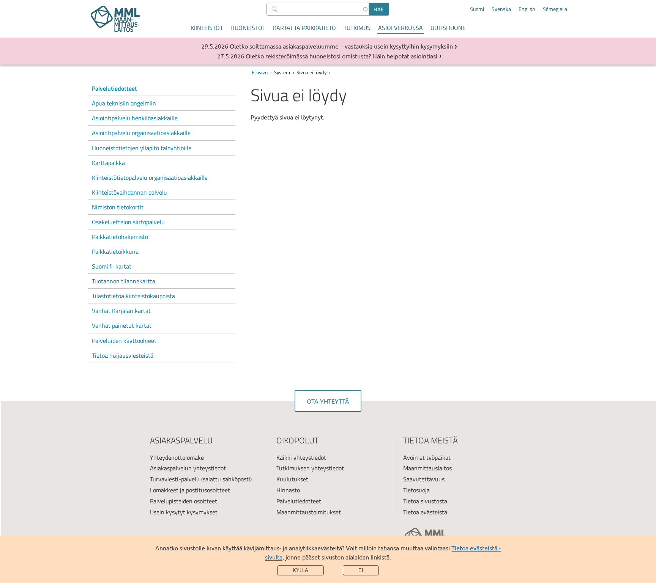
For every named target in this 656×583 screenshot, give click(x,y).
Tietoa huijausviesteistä (122, 355)
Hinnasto (288, 490)
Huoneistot (247, 27)
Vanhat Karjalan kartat (121, 310)
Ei (360, 570)
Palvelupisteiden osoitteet (183, 501)
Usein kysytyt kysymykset (184, 512)
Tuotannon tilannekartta (123, 281)
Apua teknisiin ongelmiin (124, 103)
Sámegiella (555, 9)
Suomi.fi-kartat (111, 266)
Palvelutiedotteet (114, 88)
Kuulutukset (292, 479)
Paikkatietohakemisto (120, 236)
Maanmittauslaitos (427, 468)
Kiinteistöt (207, 27)
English (527, 9)
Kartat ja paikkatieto (304, 27)
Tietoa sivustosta (425, 501)
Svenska (501, 9)
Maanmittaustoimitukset (308, 512)
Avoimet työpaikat (427, 457)
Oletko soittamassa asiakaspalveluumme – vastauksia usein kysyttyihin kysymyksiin (341, 46)
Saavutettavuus (424, 479)
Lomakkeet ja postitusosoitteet (190, 490)
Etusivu (260, 72)
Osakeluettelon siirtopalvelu (128, 221)
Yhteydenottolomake (177, 457)
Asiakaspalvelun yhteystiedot (188, 468)
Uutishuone (448, 27)
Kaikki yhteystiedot (301, 457)
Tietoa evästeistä (425, 512)
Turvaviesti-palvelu (175, 479)
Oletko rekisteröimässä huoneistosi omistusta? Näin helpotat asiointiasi (341, 56)
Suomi (477, 9)
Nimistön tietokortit (118, 207)
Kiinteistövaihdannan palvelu (129, 192)
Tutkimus (357, 27)
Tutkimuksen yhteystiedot (310, 468)
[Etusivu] (115, 19)
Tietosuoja (416, 490)
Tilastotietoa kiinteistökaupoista (133, 295)
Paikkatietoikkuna (115, 251)
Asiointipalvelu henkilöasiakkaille (135, 118)
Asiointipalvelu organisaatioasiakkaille (141, 132)
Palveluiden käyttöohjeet (124, 340)
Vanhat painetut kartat (121, 325)
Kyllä (300, 570)
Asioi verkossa (400, 27)
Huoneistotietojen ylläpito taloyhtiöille (141, 147)
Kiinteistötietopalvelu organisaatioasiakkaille (150, 177)
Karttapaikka (108, 162)
